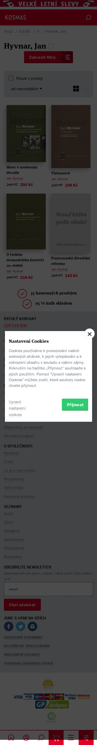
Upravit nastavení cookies (17, 408)
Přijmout (75, 404)
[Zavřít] (89, 333)
